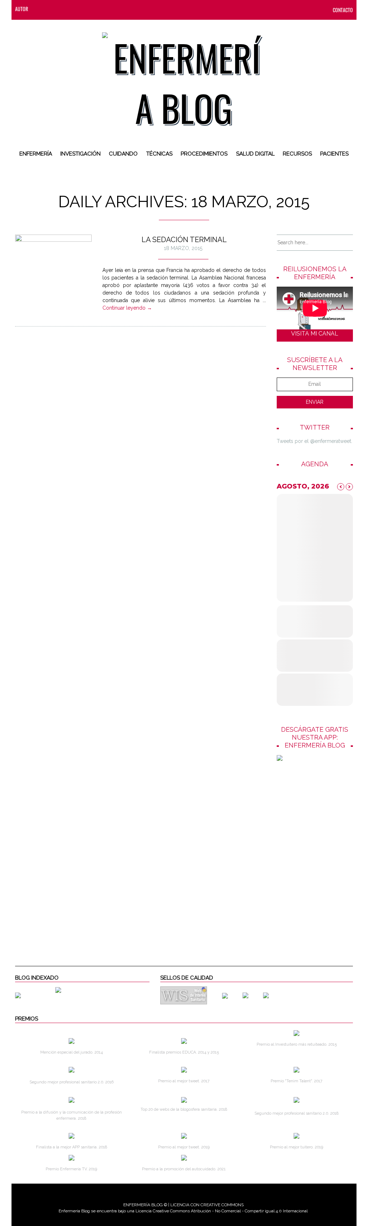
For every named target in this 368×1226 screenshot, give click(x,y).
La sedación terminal (184, 239)
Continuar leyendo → (127, 308)
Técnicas (159, 154)
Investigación (80, 154)
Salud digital (255, 154)
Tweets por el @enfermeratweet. (314, 441)
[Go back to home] (184, 76)
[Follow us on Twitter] (69, 9)
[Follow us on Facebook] (55, 9)
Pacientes (334, 154)
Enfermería (35, 154)
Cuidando (123, 154)
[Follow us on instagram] (84, 9)
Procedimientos (204, 154)
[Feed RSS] (40, 9)
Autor (21, 9)
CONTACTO (343, 10)
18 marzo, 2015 (183, 248)
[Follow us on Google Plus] (98, 9)
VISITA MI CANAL (314, 333)
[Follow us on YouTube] (110, 9)
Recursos (297, 154)
